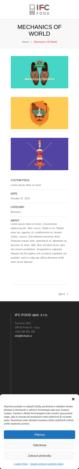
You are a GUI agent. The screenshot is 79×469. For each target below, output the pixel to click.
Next (61, 294)
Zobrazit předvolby (39, 455)
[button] (73, 399)
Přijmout (39, 434)
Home (25, 41)
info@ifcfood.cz (23, 335)
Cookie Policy (21, 464)
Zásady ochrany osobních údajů (46, 464)
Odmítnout (39, 445)
